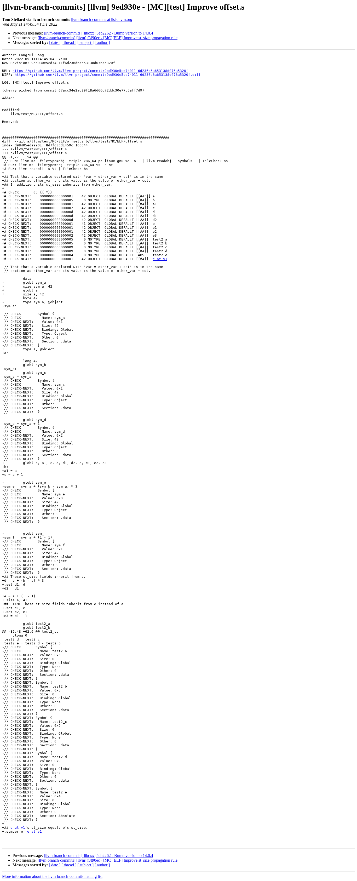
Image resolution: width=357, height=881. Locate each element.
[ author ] (102, 42)
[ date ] (54, 42)
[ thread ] (68, 42)
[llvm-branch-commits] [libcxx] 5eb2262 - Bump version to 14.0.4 (98, 33)
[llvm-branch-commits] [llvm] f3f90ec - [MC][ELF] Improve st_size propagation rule (107, 38)
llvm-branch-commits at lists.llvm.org (101, 19)
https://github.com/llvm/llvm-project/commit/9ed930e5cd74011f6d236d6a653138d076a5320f (100, 71)
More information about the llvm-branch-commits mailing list (52, 876)
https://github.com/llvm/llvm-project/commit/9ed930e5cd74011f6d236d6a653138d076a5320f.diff (108, 75)
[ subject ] (85, 42)
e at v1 (160, 259)
